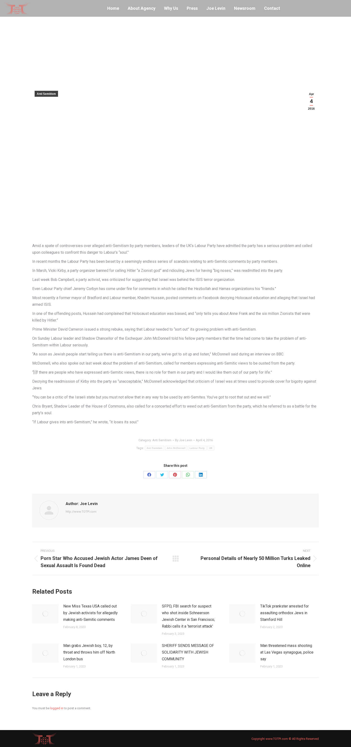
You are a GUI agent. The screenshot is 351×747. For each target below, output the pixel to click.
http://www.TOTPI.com (81, 511)
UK (211, 448)
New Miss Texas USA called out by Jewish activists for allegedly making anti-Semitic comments (90, 613)
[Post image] (45, 613)
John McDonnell (176, 448)
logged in (56, 708)
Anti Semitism (46, 94)
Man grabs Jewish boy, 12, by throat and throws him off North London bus (89, 652)
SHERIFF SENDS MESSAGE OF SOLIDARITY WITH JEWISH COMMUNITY (188, 652)
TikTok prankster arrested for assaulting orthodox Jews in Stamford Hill (284, 613)
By (183, 440)
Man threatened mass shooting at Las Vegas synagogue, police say (287, 652)
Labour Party (197, 448)
